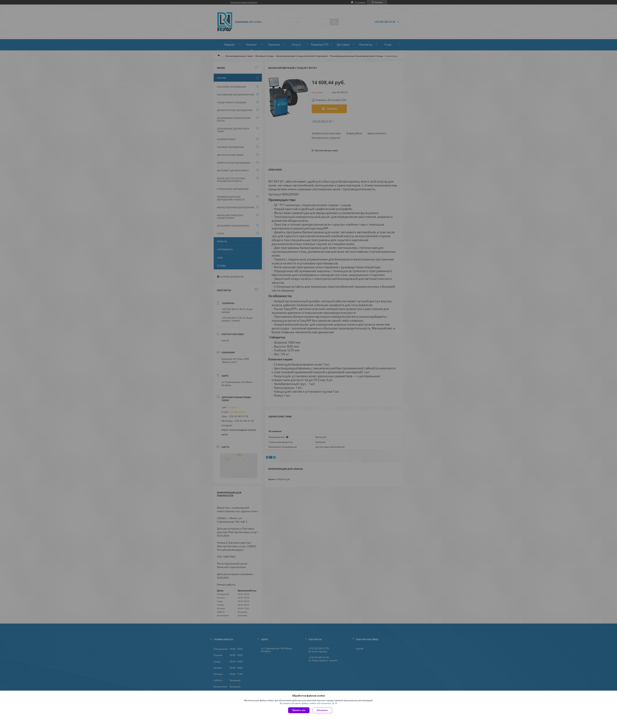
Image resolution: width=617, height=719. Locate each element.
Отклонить (322, 710)
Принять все (298, 710)
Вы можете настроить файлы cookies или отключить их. (307, 703)
